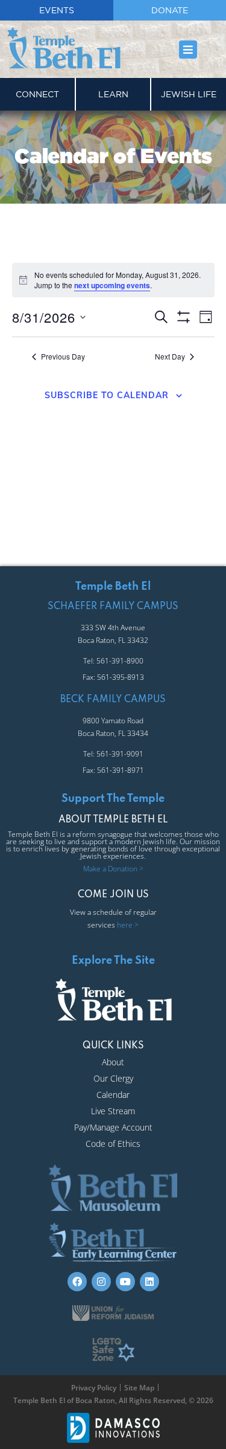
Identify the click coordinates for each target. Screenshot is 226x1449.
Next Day (170, 356)
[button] (188, 49)
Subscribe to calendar (107, 395)
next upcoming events (112, 285)
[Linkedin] (149, 1281)
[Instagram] (101, 1281)
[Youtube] (125, 1281)
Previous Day (63, 356)
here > (128, 925)
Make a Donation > (113, 868)
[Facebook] (77, 1281)
